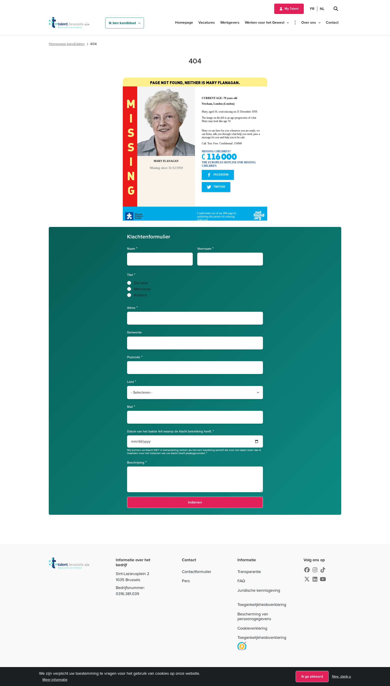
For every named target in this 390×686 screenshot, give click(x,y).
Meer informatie (54, 679)
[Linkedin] (315, 579)
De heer (141, 283)
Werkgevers (229, 22)
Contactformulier (196, 572)
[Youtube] (323, 579)
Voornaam (204, 248)
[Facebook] (307, 570)
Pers (186, 581)
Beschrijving (135, 462)
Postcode (133, 357)
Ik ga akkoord (312, 676)
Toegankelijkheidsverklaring (261, 604)
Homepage (184, 22)
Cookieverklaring (252, 628)
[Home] (76, 604)
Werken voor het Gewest (264, 22)
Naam (131, 248)
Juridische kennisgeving (258, 590)
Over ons (308, 22)
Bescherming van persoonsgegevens (254, 616)
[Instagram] (315, 570)
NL (322, 8)
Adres (131, 308)
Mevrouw (142, 289)
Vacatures (206, 22)
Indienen (195, 502)
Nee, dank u (341, 676)
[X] (307, 579)
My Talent (291, 8)
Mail (130, 407)
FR (312, 8)
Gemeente (134, 332)
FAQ (241, 581)
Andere (140, 295)
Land (130, 381)
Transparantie (249, 572)
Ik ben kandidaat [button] (122, 22)
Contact (332, 22)
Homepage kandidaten (67, 44)
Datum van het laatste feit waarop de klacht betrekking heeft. (169, 431)
